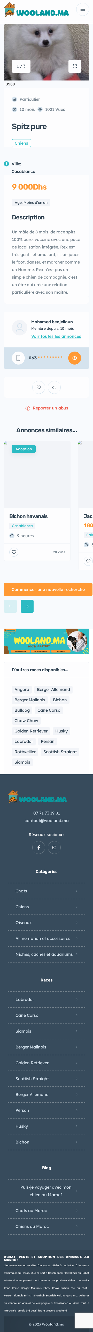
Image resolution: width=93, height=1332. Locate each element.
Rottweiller (25, 751)
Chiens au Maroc (32, 1226)
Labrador (23, 741)
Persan (48, 741)
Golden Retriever (31, 731)
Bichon (60, 699)
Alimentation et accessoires (43, 938)
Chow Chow (26, 720)
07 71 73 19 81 (46, 813)
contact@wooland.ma (47, 820)
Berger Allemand (53, 689)
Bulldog (22, 710)
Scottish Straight (60, 751)
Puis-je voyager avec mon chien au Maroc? (46, 1191)
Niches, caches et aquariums (44, 954)
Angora (21, 689)
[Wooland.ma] (37, 9)
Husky (61, 731)
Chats (21, 890)
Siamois (22, 762)
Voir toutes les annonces (56, 336)
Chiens (22, 906)
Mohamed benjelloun (52, 322)
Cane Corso (48, 710)
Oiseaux (24, 922)
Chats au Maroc (31, 1210)
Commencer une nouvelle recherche (48, 589)
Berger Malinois (29, 699)
